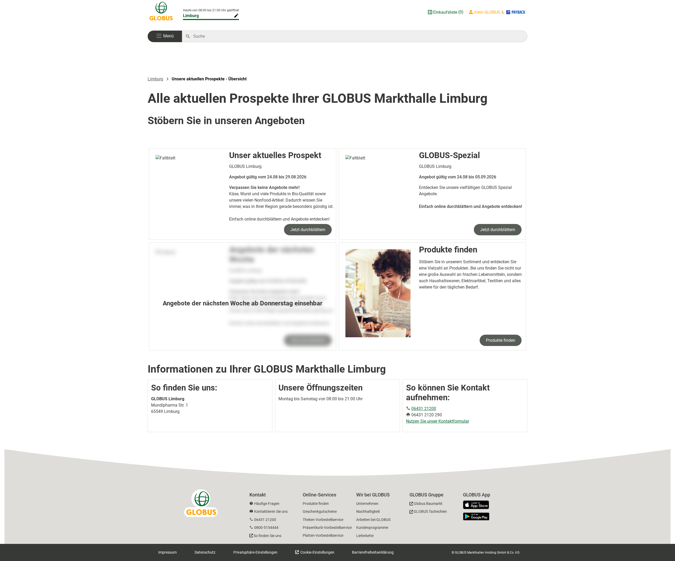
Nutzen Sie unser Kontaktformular (437, 421)
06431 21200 (423, 408)
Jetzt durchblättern (307, 229)
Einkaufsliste (445, 12)
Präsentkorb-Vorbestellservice (327, 527)
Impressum (167, 552)
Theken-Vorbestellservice (323, 520)
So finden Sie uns (267, 536)
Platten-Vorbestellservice (323, 535)
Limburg (191, 15)
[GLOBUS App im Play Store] (476, 516)
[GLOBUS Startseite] (161, 12)
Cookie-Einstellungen (317, 552)
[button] (164, 36)
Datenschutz (205, 552)
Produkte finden (500, 340)
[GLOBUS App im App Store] (478, 505)
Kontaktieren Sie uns (271, 511)
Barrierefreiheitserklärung (373, 552)
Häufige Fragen (266, 503)
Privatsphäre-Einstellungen (255, 552)
